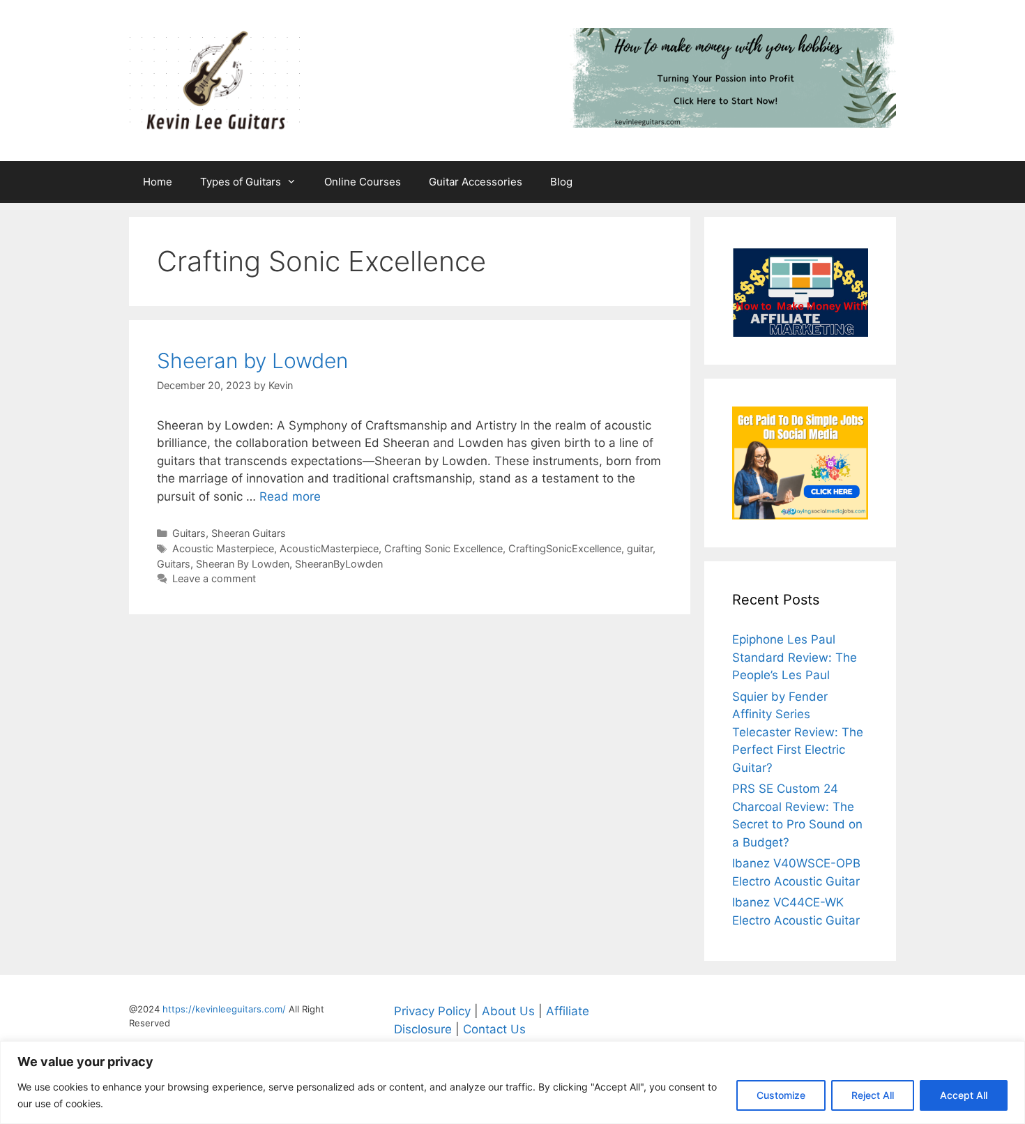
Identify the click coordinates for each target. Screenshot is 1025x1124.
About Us (508, 1011)
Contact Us (494, 1029)
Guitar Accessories (475, 181)
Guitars (189, 533)
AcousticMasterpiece (329, 548)
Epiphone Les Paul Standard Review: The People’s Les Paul (794, 657)
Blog (561, 181)
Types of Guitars (240, 181)
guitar (640, 548)
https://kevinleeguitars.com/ (224, 1009)
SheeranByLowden (339, 564)
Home (157, 181)
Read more (290, 496)
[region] (512, 1082)
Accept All (963, 1095)
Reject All (872, 1095)
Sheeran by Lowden (252, 360)
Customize (781, 1095)
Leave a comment (214, 578)
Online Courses (362, 181)
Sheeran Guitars (248, 533)
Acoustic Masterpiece (223, 548)
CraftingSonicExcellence (564, 548)
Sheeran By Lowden (242, 564)
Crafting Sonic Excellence (443, 548)
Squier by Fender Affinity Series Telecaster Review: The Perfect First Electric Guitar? (797, 732)
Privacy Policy (432, 1011)
